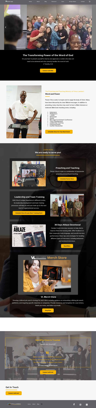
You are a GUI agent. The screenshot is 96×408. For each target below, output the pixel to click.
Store (62, 1)
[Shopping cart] (89, 1)
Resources (54, 1)
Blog (46, 1)
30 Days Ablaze (72, 1)
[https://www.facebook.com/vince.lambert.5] (74, 404)
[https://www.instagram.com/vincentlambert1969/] (80, 404)
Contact (83, 1)
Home (30, 1)
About (38, 1)
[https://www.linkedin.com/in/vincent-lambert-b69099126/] (87, 404)
